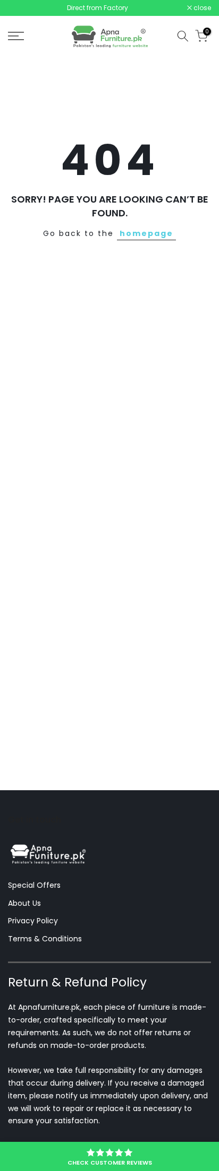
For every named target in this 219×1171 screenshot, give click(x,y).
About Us (24, 903)
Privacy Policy (33, 920)
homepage (146, 233)
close (201, 8)
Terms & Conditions (45, 938)
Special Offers (34, 885)
